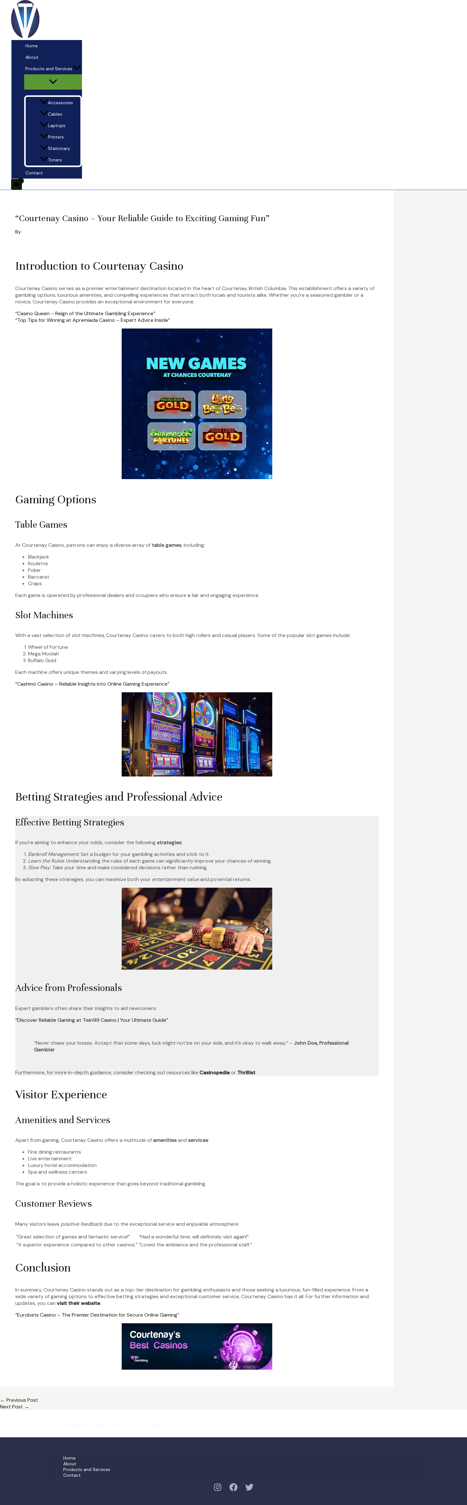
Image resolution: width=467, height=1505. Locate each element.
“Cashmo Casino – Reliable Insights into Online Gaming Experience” (92, 684)
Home (31, 46)
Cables (55, 114)
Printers (56, 137)
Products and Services (48, 68)
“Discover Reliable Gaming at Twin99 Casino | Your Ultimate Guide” (91, 1020)
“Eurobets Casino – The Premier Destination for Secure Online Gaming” (97, 1315)
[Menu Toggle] (53, 82)
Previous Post (19, 1400)
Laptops (56, 125)
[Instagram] (217, 1489)
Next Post (14, 1406)
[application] (76, 68)
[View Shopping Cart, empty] (16, 184)
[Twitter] (249, 1489)
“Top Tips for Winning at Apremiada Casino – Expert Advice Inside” (92, 320)
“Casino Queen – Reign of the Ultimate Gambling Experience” (85, 313)
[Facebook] (233, 1489)
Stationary (59, 148)
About (31, 57)
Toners (55, 160)
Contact (34, 173)
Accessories (60, 102)
